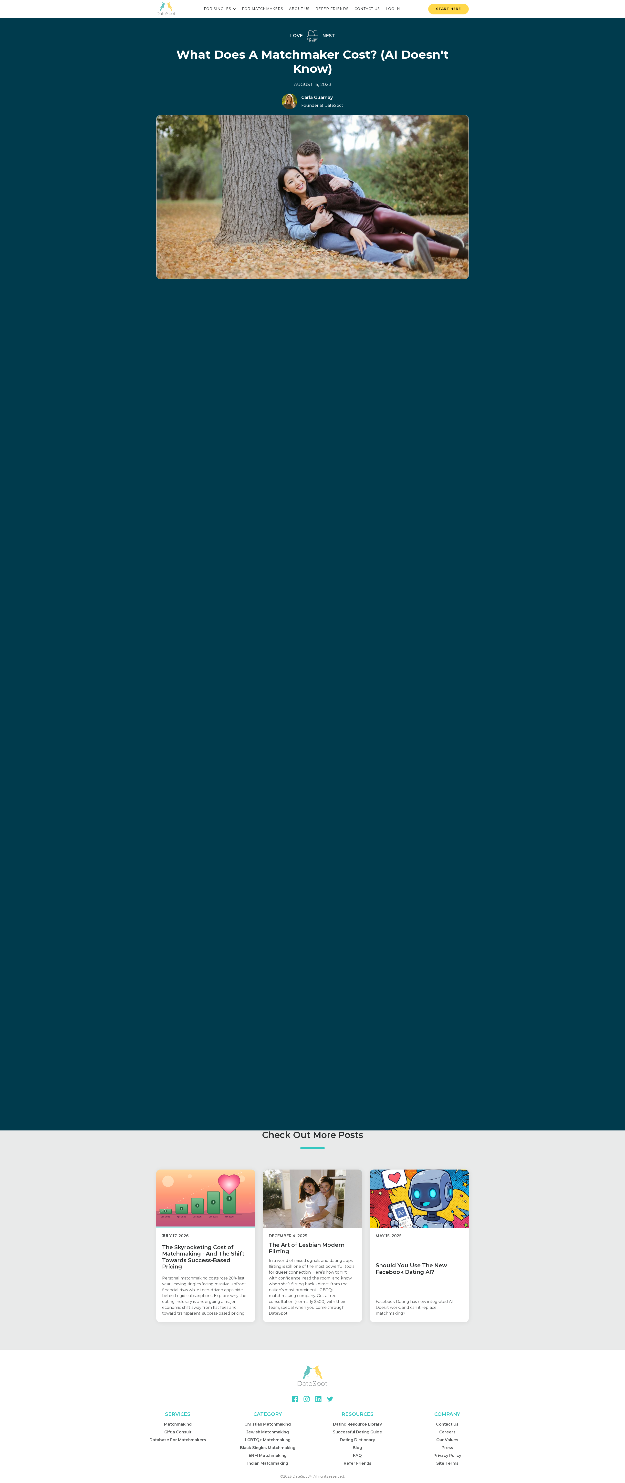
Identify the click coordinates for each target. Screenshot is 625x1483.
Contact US (367, 9)
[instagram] (307, 1399)
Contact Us (447, 1424)
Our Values (447, 1440)
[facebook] (295, 1399)
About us (299, 9)
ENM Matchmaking (268, 1455)
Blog (357, 1447)
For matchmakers (262, 9)
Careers (447, 1432)
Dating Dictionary (357, 1440)
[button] (220, 9)
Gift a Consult (177, 1432)
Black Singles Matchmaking (267, 1447)
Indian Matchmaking (267, 1463)
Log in (393, 9)
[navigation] (166, 9)
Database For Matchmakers (177, 1440)
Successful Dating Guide (357, 1432)
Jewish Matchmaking (267, 1432)
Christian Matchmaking (267, 1424)
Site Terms (447, 1463)
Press (447, 1447)
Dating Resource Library (357, 1424)
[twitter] (330, 1399)
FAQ (357, 1455)
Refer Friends (357, 1463)
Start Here (448, 9)
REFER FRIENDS (332, 9)
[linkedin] (318, 1399)
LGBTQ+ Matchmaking (268, 1440)
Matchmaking (178, 1424)
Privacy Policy (447, 1455)
